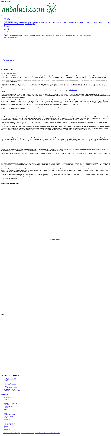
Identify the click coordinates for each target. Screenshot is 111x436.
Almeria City (65, 22)
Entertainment (7, 35)
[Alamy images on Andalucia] (6, 395)
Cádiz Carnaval (73, 90)
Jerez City (71, 22)
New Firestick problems (10, 384)
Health (59, 35)
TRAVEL (6, 28)
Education (47, 35)
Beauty (63, 35)
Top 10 (80, 35)
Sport (70, 35)
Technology (75, 35)
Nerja (28, 22)
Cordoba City (57, 22)
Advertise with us (8, 397)
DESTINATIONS (8, 21)
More (34, 24)
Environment (53, 35)
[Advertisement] (55, 49)
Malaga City (37, 22)
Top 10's (6, 407)
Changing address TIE (9, 389)
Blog (5, 427)
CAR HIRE (7, 19)
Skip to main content (6, 1)
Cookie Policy (39, 433)
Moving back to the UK (10, 379)
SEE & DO (7, 25)
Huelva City (83, 22)
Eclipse (6, 386)
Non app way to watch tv (10, 387)
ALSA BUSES (8, 383)
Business (42, 35)
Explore (6, 409)
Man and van (7, 381)
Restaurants (19, 35)
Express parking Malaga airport (12, 390)
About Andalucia (87, 35)
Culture (67, 35)
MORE (6, 34)
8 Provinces (94, 22)
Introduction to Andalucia (10, 403)
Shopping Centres (8, 392)
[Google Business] (9, 395)
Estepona (18, 22)
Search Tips (57, 433)
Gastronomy (26, 35)
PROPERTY (7, 31)
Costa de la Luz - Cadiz (104, 22)
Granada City (50, 22)
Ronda (32, 22)
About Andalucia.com (9, 433)
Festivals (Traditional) (9, 414)
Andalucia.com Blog (9, 60)
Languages (7, 429)
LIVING (6, 32)
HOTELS (6, 18)
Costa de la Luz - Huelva (10, 24)
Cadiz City (76, 22)
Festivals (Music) (8, 416)
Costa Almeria (20, 24)
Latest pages (7, 419)
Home (5, 59)
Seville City (44, 22)
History (38, 35)
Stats (52, 433)
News (5, 417)
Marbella (13, 22)
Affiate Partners (47, 433)
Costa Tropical (28, 24)
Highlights (6, 404)
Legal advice (24, 433)
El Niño (6, 380)
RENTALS (7, 29)
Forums (6, 426)
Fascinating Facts (8, 406)
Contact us (6, 399)
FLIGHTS (6, 27)
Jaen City (88, 22)
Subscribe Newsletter (9, 423)
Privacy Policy (31, 433)
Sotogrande (24, 22)
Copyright (17, 433)
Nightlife (13, 35)
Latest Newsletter (8, 424)
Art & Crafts (32, 35)
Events (5, 413)
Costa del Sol (7, 22)
